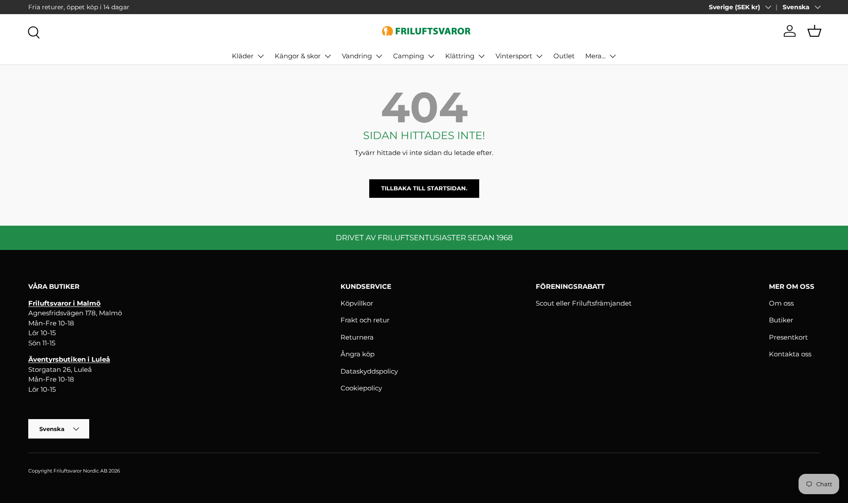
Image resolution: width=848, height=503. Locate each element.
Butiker (781, 320)
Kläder (243, 56)
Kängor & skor (298, 56)
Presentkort (788, 337)
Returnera (357, 337)
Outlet (564, 56)
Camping (408, 56)
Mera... (595, 56)
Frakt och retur (365, 320)
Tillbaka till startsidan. (424, 188)
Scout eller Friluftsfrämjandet (584, 303)
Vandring (357, 56)
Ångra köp (358, 354)
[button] (814, 31)
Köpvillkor (357, 303)
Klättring (459, 56)
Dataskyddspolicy (369, 371)
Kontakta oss (790, 354)
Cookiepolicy (361, 388)
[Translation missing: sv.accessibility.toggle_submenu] (260, 56)
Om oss (781, 303)
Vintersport (514, 56)
